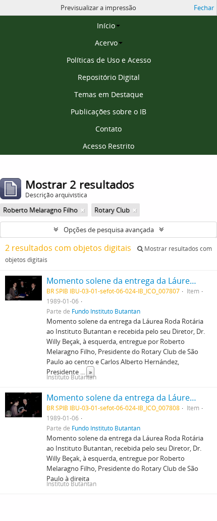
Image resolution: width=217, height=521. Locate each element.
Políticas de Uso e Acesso (109, 60)
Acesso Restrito (108, 146)
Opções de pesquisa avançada (109, 229)
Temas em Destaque (108, 94)
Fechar (204, 7)
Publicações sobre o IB (108, 111)
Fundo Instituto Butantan (106, 311)
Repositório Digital (109, 77)
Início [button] (106, 25)
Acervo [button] (106, 43)
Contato (108, 129)
